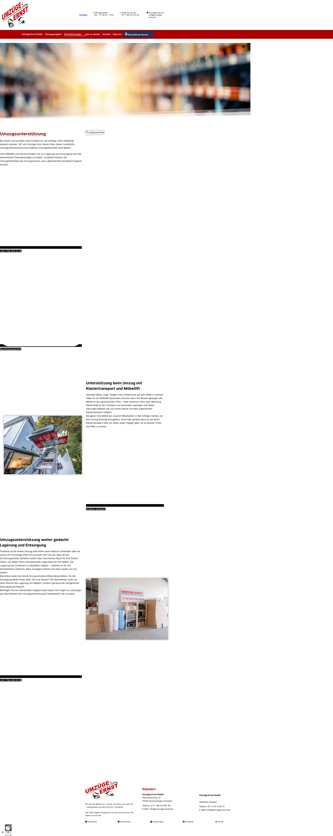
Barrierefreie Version (138, 34)
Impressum (92, 822)
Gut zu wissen (93, 34)
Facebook (189, 822)
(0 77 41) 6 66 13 (216, 806)
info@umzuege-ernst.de (156, 16)
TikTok (220, 822)
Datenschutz (125, 822)
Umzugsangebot (53, 34)
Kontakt (83, 15)
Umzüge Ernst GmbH (32, 34)
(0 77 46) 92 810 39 (130, 15)
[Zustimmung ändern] (8, 828)
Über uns (117, 34)
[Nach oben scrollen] (2, 833)
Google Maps (158, 822)
